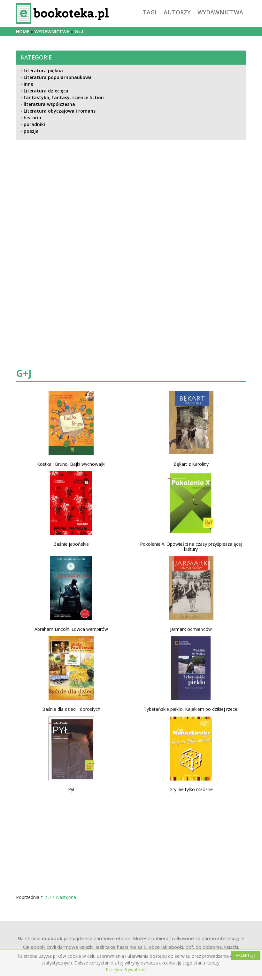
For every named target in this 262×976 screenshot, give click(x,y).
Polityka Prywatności (127, 969)
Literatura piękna (43, 70)
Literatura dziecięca (46, 91)
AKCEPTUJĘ (246, 955)
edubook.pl (55, 938)
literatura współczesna (49, 104)
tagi (150, 12)
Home (22, 31)
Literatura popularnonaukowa (58, 77)
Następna (66, 897)
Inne (28, 84)
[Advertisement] (131, 209)
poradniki (34, 124)
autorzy (177, 12)
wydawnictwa (220, 12)
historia (32, 118)
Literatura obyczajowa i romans (60, 111)
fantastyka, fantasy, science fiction (64, 97)
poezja (31, 131)
